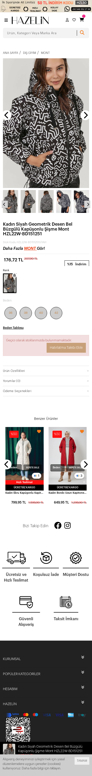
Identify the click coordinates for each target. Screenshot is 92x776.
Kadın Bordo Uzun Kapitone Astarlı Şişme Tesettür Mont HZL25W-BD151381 (68, 492)
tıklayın (55, 768)
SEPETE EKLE (32, 468)
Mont (30, 249)
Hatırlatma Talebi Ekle (66, 347)
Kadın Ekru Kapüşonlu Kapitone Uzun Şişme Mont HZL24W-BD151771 (24, 492)
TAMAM (82, 760)
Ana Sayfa (10, 52)
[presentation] (7, 115)
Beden (13, 467)
